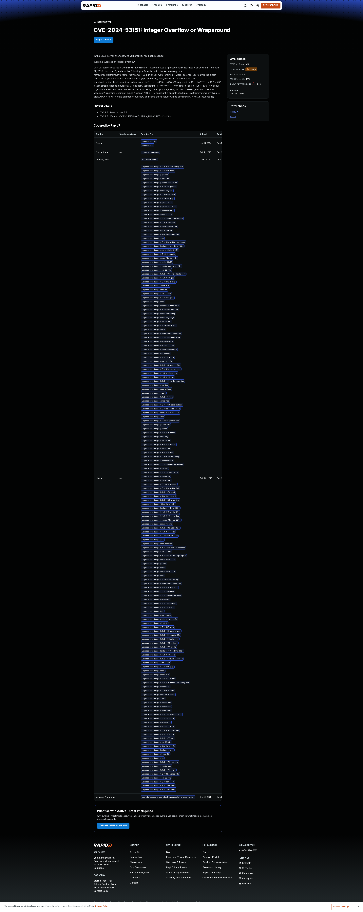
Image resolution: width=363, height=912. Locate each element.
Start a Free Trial (103, 880)
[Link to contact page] (251, 5)
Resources (172, 5)
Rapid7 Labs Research (178, 867)
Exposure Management (106, 861)
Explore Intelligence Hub (113, 826)
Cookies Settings (341, 907)
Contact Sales (101, 890)
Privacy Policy (101, 906)
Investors (135, 877)
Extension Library (211, 867)
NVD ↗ (233, 116)
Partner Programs (139, 872)
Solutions (99, 868)
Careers (134, 882)
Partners (187, 5)
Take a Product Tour (105, 884)
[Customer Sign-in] (257, 5)
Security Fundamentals (178, 877)
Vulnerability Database (178, 872)
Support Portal (210, 857)
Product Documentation (215, 862)
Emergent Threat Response (181, 857)
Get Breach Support (104, 887)
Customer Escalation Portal (217, 877)
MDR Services (101, 864)
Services (157, 5)
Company (201, 5)
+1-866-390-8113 (248, 850)
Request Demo (270, 5)
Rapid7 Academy (211, 872)
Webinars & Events (176, 862)
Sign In (206, 852)
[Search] (245, 5)
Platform (143, 5)
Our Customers (138, 867)
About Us (135, 852)
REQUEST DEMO (103, 40)
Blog (168, 852)
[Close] (358, 907)
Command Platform (104, 857)
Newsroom (136, 862)
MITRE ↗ (234, 112)
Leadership (136, 857)
